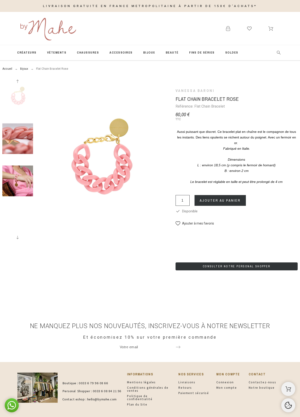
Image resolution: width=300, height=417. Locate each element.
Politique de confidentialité (139, 397)
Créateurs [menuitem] (27, 52)
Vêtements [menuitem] (57, 52)
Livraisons (186, 382)
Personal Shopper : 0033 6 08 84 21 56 (91, 391)
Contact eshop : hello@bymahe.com (89, 399)
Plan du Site (137, 404)
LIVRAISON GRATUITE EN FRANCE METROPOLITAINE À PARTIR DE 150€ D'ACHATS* (150, 6)
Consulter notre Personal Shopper (236, 266)
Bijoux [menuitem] (149, 52)
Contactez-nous (262, 382)
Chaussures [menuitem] (88, 52)
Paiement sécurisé (193, 393)
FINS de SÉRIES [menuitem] (202, 52)
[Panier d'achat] (288, 389)
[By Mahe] (47, 28)
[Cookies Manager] (288, 405)
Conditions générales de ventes (147, 389)
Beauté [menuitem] (172, 52)
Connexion (225, 382)
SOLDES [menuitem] (231, 52)
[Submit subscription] (178, 347)
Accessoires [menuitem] (121, 52)
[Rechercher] (279, 53)
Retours (185, 388)
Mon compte (226, 388)
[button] (195, 223)
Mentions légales (141, 382)
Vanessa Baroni (195, 90)
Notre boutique (261, 388)
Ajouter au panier (220, 200)
